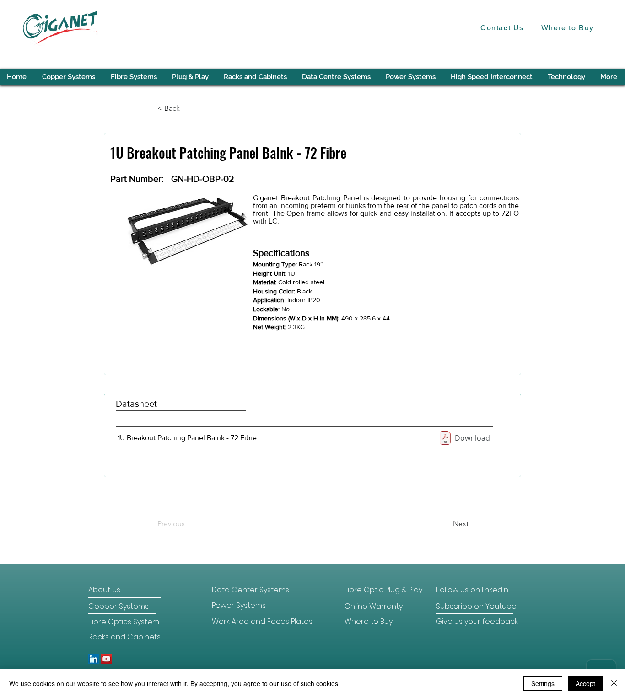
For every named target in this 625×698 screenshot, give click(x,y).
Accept (585, 683)
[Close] (614, 683)
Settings (543, 683)
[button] (566, 77)
